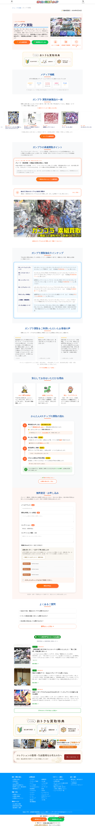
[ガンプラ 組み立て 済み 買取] (47, 218)
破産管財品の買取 (17, 805)
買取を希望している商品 (30, 512)
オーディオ (45, 786)
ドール (31, 796)
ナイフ (31, 783)
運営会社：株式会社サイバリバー (77, 780)
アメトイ (44, 785)
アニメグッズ (45, 794)
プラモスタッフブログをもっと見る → (47, 710)
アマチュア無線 (34, 781)
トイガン (32, 779)
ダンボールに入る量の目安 (61, 783)
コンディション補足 (29, 533)
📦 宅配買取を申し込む (40, 42)
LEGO (43, 790)
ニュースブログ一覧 (59, 790)
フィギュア (33, 798)
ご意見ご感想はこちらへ (60, 788)
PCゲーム (44, 798)
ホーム (13, 7)
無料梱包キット (17, 788)
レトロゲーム (45, 792)
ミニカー (32, 792)
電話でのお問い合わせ (59, 786)
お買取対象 (57, 781)
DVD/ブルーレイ (46, 796)
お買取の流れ (16, 779)
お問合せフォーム (58, 785)
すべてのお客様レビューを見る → (47, 367)
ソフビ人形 (45, 783)
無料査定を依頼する (18, 785)
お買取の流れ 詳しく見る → (47, 481)
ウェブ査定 (16, 783)
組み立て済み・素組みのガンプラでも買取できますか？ (35, 611)
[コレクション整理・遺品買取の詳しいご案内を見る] (47, 757)
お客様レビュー (17, 794)
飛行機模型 (33, 801)
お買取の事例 (16, 796)
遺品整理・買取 (17, 807)
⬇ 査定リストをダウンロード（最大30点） (34, 557)
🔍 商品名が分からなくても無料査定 (47, 179)
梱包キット (42, 443)
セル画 (43, 781)
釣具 (43, 788)
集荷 (60, 440)
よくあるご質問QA (59, 779)
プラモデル (33, 790)
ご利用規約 (74, 783)
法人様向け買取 (17, 804)
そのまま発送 (45, 432)
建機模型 (44, 779)
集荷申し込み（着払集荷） (20, 786)
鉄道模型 (32, 788)
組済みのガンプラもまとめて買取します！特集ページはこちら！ (47, 241)
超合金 (31, 799)
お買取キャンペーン (18, 798)
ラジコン (32, 794)
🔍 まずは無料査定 (22, 42)
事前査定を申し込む (38, 427)
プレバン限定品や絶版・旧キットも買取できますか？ (34, 616)
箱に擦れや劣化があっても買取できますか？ (32, 621)
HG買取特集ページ (68, 281)
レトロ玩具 (33, 785)
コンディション (27, 525)
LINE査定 (15, 781)
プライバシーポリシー (77, 785)
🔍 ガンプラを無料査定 (47, 136)
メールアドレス (27, 505)
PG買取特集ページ (63, 269)
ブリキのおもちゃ (34, 786)
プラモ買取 (18, 7)
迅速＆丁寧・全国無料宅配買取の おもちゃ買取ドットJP (38, 812)
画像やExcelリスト (31, 545)
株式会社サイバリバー (66, 812)
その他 (43, 799)
